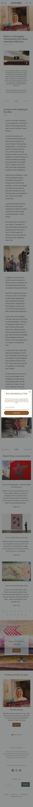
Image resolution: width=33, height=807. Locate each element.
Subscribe (16, 413)
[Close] (29, 392)
